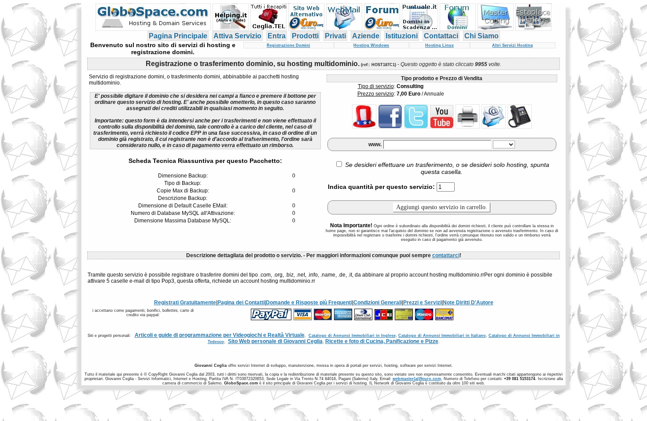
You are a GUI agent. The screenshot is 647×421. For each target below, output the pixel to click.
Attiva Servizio (237, 36)
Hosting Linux (439, 45)
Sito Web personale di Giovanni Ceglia (275, 341)
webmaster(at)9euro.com (417, 379)
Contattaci (441, 36)
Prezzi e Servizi (422, 302)
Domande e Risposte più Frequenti (309, 302)
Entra (277, 36)
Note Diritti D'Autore (468, 302)
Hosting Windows (371, 45)
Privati (335, 36)
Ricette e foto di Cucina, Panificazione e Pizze (381, 341)
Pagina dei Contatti (241, 302)
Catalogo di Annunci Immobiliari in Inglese (352, 335)
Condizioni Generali (377, 302)
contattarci (446, 255)
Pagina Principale (178, 36)
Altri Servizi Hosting (512, 45)
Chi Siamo (481, 36)
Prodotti (305, 36)
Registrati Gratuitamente (185, 302)
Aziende (365, 36)
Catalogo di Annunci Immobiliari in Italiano (442, 335)
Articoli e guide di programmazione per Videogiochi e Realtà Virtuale (220, 335)
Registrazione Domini (288, 45)
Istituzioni (402, 36)
